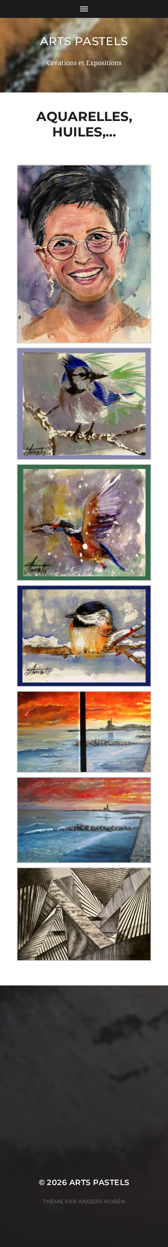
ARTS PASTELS (84, 41)
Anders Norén (101, 1201)
